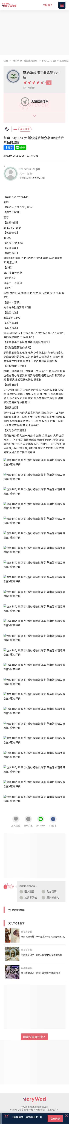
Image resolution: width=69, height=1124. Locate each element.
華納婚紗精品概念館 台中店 (42, 74)
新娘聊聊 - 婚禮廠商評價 (25, 60)
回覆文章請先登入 (34, 1037)
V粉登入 (48, 5)
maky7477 (30, 168)
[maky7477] (10, 173)
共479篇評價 (29, 87)
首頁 (6, 60)
